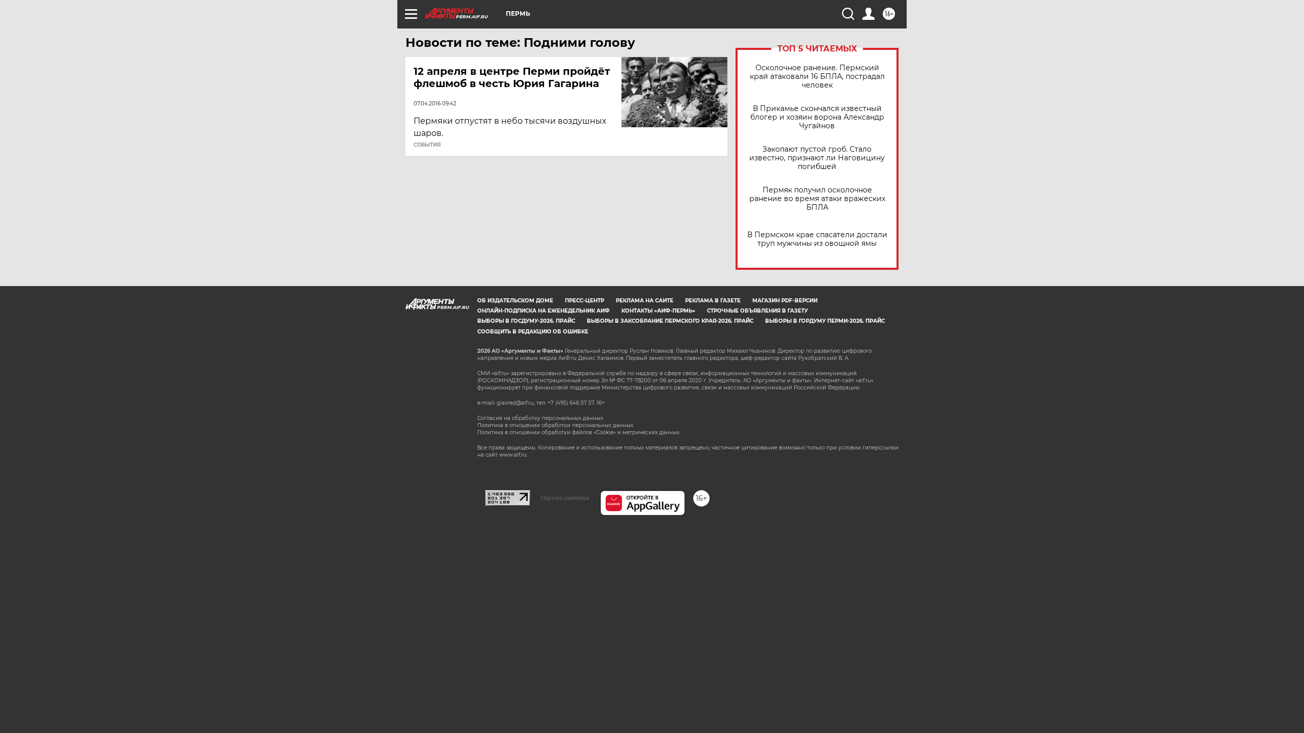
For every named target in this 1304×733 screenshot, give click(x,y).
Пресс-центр (584, 300)
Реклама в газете (713, 300)
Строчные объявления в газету (757, 310)
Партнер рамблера (565, 498)
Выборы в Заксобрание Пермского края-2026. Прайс (670, 321)
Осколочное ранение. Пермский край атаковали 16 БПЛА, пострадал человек (817, 77)
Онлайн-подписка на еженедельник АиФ (543, 310)
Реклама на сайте (644, 300)
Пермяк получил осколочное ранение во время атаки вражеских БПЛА (817, 199)
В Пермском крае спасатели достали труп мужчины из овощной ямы (817, 239)
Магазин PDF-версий (785, 300)
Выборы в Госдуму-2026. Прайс (526, 321)
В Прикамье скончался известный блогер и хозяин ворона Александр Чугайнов (817, 117)
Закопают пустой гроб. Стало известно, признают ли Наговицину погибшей (817, 158)
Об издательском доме (515, 300)
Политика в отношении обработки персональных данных (555, 425)
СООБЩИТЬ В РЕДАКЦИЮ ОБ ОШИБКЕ (532, 331)
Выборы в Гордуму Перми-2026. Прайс (825, 321)
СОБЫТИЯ (427, 145)
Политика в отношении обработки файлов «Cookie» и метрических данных (578, 432)
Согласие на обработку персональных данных (540, 418)
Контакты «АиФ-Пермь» (658, 310)
